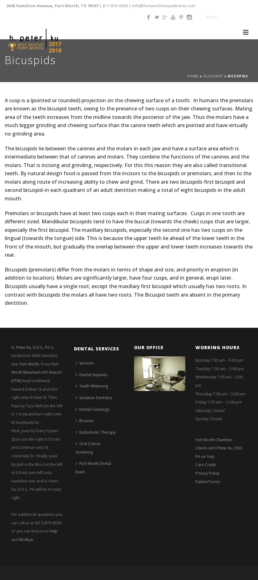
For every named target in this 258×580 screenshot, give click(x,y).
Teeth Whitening (93, 386)
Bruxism (86, 420)
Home (193, 76)
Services (86, 363)
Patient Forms (207, 481)
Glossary (213, 76)
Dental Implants (93, 374)
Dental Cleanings (94, 409)
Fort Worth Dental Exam (93, 468)
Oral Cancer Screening (88, 448)
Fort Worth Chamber (213, 440)
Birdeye (26, 539)
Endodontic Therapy (97, 432)
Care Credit (205, 464)
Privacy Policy (207, 473)
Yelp (54, 531)
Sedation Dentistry (95, 397)
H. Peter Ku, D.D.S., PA (30, 347)
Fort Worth (29, 364)
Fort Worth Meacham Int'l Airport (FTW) (36, 372)
